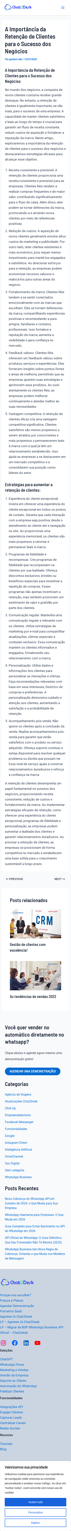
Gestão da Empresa (14, 1375)
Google (9, 1136)
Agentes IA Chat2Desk (16, 1316)
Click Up (10, 1108)
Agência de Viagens (18, 1094)
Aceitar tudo (35, 1502)
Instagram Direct (16, 1143)
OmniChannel (14, 1156)
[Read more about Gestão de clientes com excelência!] (35, 923)
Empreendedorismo (18, 1115)
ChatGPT (6, 1359)
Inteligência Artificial (18, 1149)
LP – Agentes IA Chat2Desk (20, 1322)
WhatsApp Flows (12, 1364)
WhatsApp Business (18, 1177)
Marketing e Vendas (14, 1370)
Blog (3, 1449)
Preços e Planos (11, 1300)
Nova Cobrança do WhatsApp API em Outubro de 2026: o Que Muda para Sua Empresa (31, 1203)
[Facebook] (14, 1342)
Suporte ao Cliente (13, 1381)
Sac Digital (12, 1163)
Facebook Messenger (19, 1122)
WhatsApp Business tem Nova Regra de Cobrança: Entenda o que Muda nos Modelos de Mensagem (35, 1253)
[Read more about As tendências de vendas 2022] (35, 975)
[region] (35, 1496)
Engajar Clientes (11, 1412)
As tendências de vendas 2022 (33, 996)
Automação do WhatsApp (18, 1386)
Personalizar (35, 1512)
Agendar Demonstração (17, 1306)
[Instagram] (3, 1342)
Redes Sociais (10, 1428)
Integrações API (11, 1407)
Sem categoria (14, 1170)
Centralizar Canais (13, 1423)
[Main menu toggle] (63, 7)
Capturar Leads (11, 1417)
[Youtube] (37, 1342)
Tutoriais (6, 1444)
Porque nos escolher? (15, 1295)
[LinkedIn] (26, 1342)
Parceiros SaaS (11, 1311)
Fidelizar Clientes (12, 1391)
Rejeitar (35, 1522)
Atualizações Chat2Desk (21, 1101)
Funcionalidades (16, 1129)
